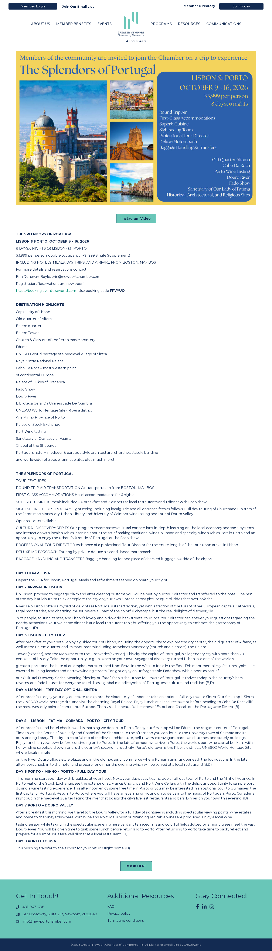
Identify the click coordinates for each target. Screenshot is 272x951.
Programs (161, 24)
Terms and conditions (125, 921)
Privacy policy (118, 914)
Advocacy (136, 41)
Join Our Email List (78, 6)
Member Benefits (73, 24)
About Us (40, 24)
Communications (223, 24)
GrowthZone (192, 944)
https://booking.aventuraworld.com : (47, 291)
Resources (189, 24)
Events (104, 24)
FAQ (111, 907)
